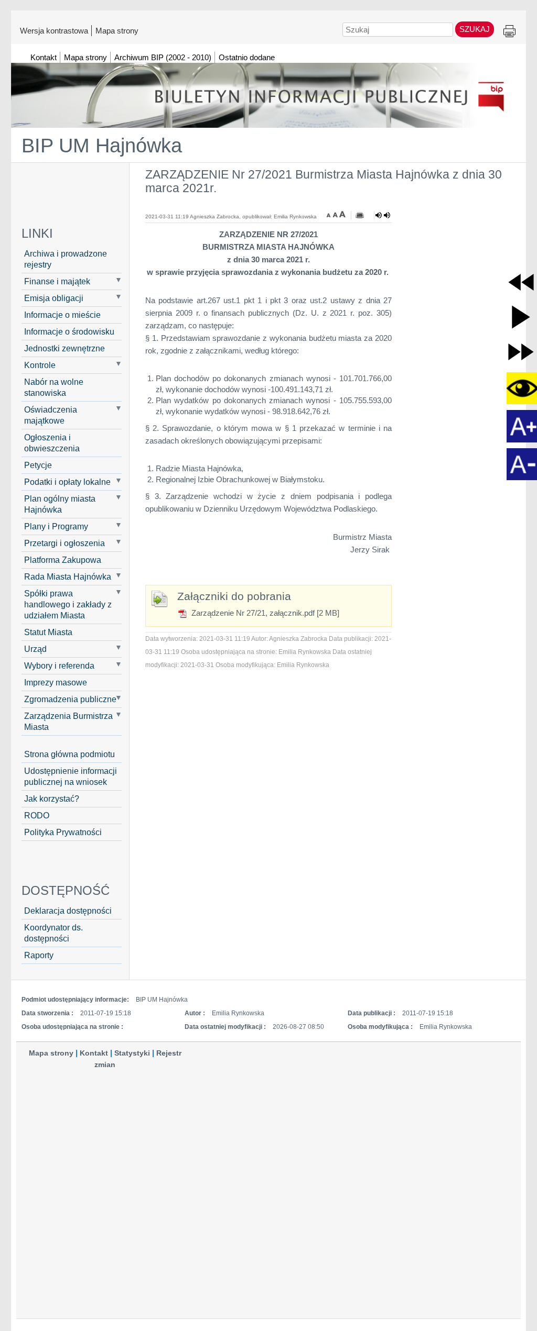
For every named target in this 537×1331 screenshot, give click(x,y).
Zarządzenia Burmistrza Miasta (68, 721)
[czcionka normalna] (336, 214)
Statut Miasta (48, 632)
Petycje (38, 465)
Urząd (35, 648)
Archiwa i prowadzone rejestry (65, 259)
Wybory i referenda (59, 665)
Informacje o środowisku (69, 331)
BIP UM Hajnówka (102, 146)
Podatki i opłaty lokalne (67, 481)
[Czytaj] (383, 215)
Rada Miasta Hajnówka (67, 576)
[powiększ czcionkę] (342, 214)
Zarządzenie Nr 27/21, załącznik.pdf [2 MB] (264, 612)
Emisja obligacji (53, 298)
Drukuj (509, 32)
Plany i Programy (56, 526)
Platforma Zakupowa (62, 559)
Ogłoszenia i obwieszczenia (52, 442)
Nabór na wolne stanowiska (53, 387)
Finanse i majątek (57, 281)
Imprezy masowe (55, 682)
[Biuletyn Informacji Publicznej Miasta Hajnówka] (268, 90)
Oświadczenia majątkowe (50, 415)
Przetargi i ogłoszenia (64, 543)
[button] (521, 282)
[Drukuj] (360, 215)
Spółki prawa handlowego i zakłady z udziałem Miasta (68, 604)
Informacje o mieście (62, 314)
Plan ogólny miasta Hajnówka (59, 504)
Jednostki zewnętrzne (64, 348)
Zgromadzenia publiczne (70, 699)
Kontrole (40, 365)
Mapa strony (116, 30)
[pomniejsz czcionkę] (330, 214)
